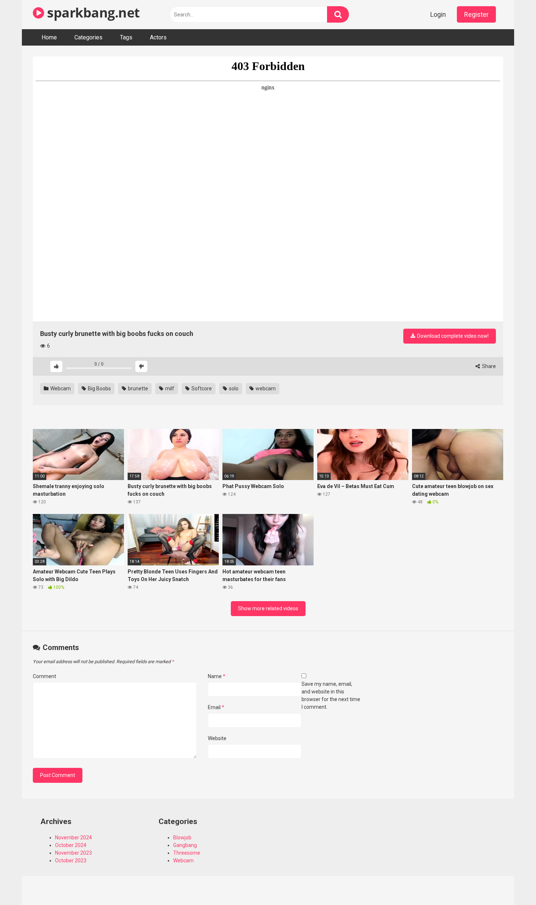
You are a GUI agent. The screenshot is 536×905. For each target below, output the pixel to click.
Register (476, 14)
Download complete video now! (452, 336)
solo (233, 388)
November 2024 (73, 837)
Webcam (60, 388)
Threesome (186, 853)
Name (216, 676)
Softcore (201, 388)
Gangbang (185, 845)
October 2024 (70, 845)
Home (49, 37)
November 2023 (73, 853)
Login (438, 14)
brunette (137, 388)
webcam (265, 388)
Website (217, 738)
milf (169, 388)
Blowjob (182, 837)
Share (488, 366)
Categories (88, 37)
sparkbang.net (92, 13)
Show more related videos (268, 608)
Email (216, 707)
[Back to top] (511, 882)
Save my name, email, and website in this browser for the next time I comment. (331, 695)
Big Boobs (99, 388)
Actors (158, 37)
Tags (126, 37)
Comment (44, 676)
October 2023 (70, 860)
